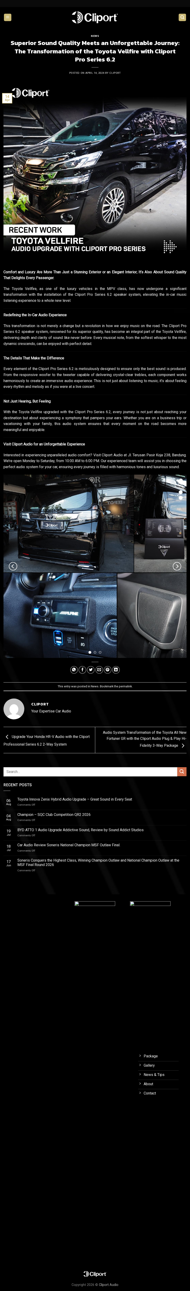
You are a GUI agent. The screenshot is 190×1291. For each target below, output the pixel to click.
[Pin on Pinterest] (107, 670)
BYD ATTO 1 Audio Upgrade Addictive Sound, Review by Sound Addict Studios (80, 830)
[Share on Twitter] (91, 670)
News (95, 36)
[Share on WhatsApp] (74, 670)
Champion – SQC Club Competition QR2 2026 (54, 814)
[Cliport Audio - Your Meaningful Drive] (95, 17)
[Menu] (7, 17)
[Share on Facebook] (82, 670)
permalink (125, 686)
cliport (115, 72)
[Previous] (13, 566)
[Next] (177, 566)
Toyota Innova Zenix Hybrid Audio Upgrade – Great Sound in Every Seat (74, 799)
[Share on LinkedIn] (116, 670)
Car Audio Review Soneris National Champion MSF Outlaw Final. (68, 845)
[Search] (182, 17)
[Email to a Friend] (99, 670)
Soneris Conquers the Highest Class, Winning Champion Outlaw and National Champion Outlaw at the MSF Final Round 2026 (98, 862)
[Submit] (182, 771)
